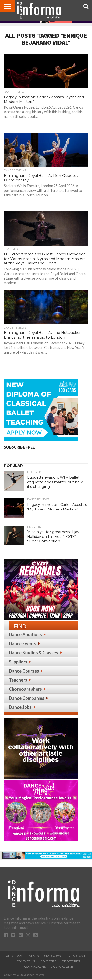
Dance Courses (24, 671)
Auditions (14, 956)
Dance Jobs (20, 707)
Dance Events (22, 643)
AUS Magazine (62, 966)
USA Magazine (35, 966)
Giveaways (52, 956)
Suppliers (18, 661)
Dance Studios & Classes (33, 652)
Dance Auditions (25, 634)
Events (33, 956)
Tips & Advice (76, 956)
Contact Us (26, 961)
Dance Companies (26, 698)
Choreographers (25, 689)
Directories (71, 961)
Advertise (48, 961)
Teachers (18, 680)
